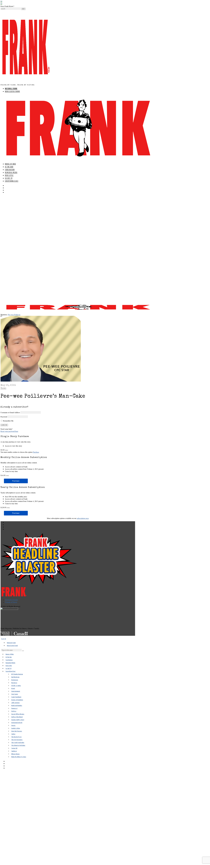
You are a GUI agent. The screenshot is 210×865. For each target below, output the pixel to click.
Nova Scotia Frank (12, 91)
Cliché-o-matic (16, 686)
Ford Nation (10, 169)
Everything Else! (11, 181)
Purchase (36, 452)
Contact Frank (11, 600)
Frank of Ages (11, 602)
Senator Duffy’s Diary (17, 720)
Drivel (13, 688)
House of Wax (10, 164)
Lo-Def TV (8, 178)
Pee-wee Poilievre (14, 314)
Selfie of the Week (17, 717)
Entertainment (15, 691)
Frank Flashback (16, 697)
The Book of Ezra (16, 737)
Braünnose (14, 680)
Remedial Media (11, 172)
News (3, 388)
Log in (3, 638)
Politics (13, 711)
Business (14, 683)
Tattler (13, 734)
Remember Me (8, 421)
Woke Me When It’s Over (18, 757)
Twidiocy (14, 751)
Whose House (15, 754)
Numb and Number (16, 705)
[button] (23, 650)
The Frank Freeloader (17, 743)
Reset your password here (9, 431)
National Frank (11, 88)
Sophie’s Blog (15, 728)
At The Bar (9, 167)
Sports (13, 725)
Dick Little (9, 175)
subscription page (83, 518)
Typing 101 (14, 748)
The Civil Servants (17, 740)
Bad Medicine (15, 677)
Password (4, 417)
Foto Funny (14, 694)
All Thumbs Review (17, 674)
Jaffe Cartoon (15, 703)
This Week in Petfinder (18, 745)
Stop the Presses (16, 731)
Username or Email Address (10, 412)
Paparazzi (14, 708)
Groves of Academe (17, 700)
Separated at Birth (16, 723)
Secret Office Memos (17, 714)
